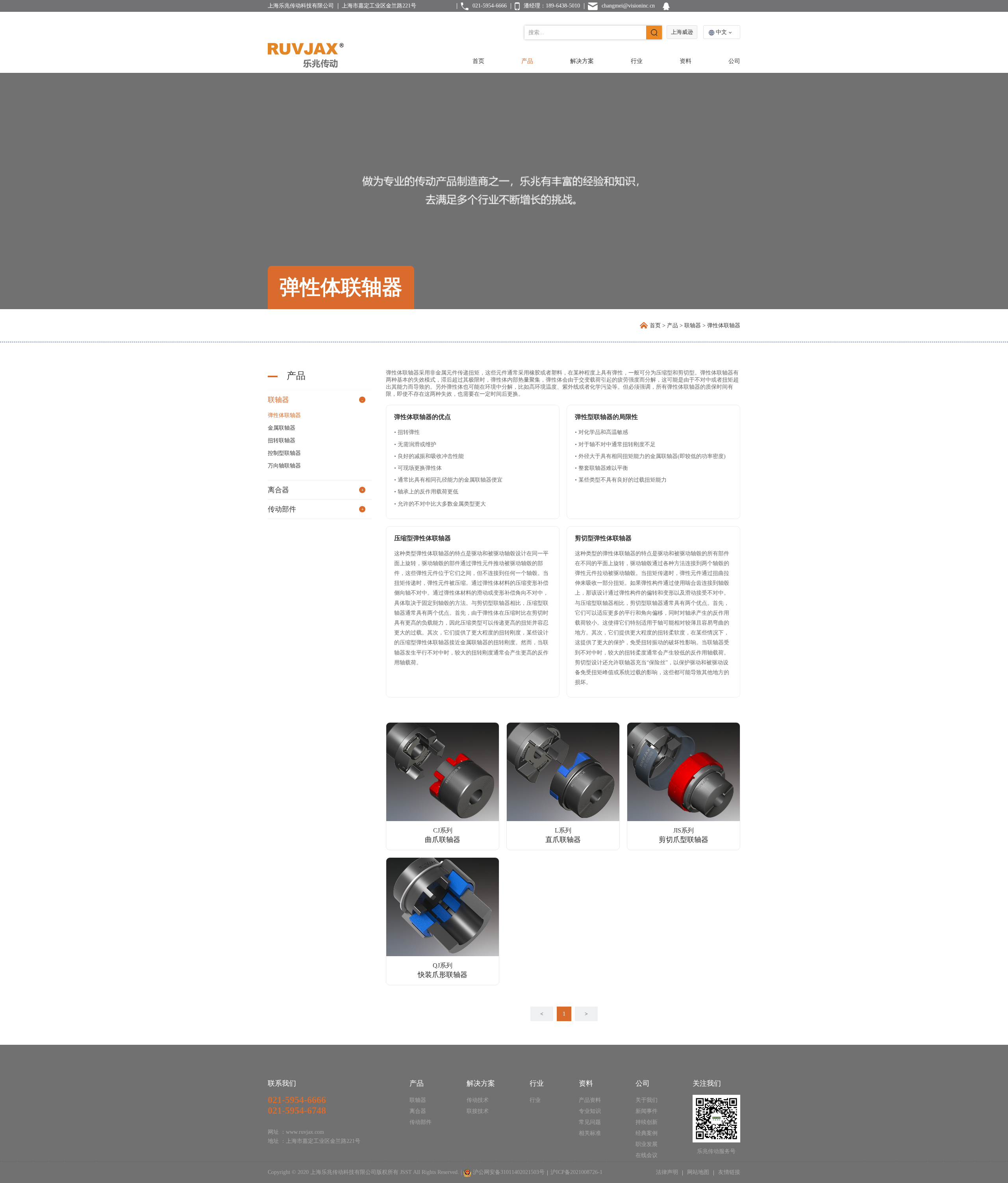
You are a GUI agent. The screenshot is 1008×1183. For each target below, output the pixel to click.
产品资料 (590, 1100)
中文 (721, 32)
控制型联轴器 (284, 453)
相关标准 (590, 1133)
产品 (527, 61)
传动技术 (478, 1100)
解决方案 (582, 61)
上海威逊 (682, 32)
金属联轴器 (281, 428)
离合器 (278, 490)
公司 (734, 61)
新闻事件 (647, 1111)
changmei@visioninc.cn (628, 6)
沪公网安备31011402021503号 (509, 1172)
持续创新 (647, 1122)
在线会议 (647, 1155)
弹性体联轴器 (284, 415)
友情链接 (728, 1172)
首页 (478, 61)
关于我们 (647, 1100)
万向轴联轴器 (284, 466)
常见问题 (590, 1122)
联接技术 (478, 1111)
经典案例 (647, 1133)
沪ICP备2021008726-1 (576, 1172)
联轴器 (692, 325)
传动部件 (282, 509)
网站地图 (698, 1172)
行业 (637, 61)
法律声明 (668, 1172)
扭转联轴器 (281, 440)
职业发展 (647, 1144)
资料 (685, 61)
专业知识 (590, 1111)
